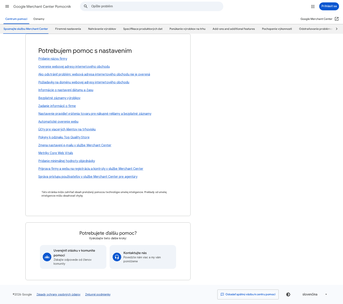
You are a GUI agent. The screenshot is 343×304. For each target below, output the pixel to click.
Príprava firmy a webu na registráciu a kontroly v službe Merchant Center (90, 169)
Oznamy (38, 19)
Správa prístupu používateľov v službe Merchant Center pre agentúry (87, 177)
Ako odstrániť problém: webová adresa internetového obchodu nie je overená (94, 74)
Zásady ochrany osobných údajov (58, 294)
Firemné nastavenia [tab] (68, 29)
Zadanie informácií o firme (57, 106)
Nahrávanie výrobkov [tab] (102, 29)
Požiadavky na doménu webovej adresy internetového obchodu (83, 82)
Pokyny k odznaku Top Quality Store (64, 137)
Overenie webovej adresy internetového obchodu (74, 67)
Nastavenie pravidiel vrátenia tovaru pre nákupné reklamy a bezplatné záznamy (94, 114)
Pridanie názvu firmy (52, 59)
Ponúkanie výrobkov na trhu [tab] (187, 29)
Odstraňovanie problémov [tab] (316, 29)
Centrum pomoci (16, 19)
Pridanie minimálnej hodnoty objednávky (66, 161)
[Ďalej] (335, 29)
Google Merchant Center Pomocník (42, 6)
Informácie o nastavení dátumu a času (65, 90)
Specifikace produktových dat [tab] (142, 29)
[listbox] (314, 294)
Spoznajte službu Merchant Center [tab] (26, 29)
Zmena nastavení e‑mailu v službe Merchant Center (74, 145)
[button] (7, 6)
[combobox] (157, 6)
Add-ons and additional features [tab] (234, 29)
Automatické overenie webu (58, 122)
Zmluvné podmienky (98, 294)
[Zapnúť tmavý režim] (288, 294)
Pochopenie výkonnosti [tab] (277, 29)
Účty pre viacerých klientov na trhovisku (67, 129)
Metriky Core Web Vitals (55, 153)
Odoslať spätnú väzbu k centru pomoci (250, 294)
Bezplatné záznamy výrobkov (59, 98)
